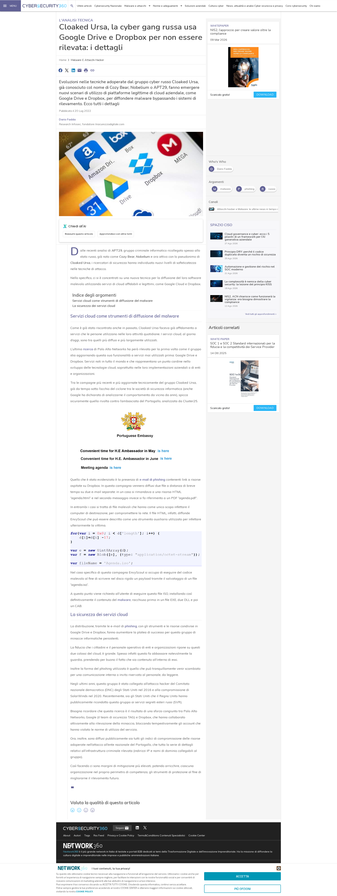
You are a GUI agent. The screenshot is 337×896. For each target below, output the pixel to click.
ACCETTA (242, 876)
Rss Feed (99, 835)
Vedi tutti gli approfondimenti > (260, 314)
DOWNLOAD (265, 95)
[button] (10, 5)
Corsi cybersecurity (296, 6)
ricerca (88, 349)
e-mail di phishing (152, 479)
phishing (131, 626)
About (66, 835)
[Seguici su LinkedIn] (137, 827)
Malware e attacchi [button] (135, 6)
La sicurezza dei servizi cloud (93, 306)
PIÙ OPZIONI (242, 888)
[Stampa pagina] (86, 70)
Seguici (120, 827)
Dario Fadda (67, 119)
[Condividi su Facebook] (60, 70)
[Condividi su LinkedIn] (73, 70)
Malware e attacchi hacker (87, 60)
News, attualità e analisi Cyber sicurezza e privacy (254, 6)
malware (124, 600)
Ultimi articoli (84, 6)
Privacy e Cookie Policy (121, 835)
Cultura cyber (216, 6)
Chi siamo (315, 6)
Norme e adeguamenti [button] (165, 6)
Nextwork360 (70, 851)
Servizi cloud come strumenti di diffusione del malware (112, 301)
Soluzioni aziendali (195, 6)
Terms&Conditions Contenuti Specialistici (161, 835)
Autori (77, 835)
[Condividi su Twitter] (67, 70)
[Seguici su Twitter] (145, 827)
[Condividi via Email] (79, 70)
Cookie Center (197, 835)
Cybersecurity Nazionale (108, 6)
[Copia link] (92, 70)
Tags (87, 835)
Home (63, 60)
